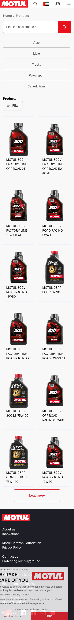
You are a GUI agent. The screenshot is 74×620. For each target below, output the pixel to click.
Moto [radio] (36, 53)
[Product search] (35, 4)
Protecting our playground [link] (21, 561)
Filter (16, 105)
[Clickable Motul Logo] (14, 4)
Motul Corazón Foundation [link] (21, 543)
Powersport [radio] (36, 75)
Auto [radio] (36, 42)
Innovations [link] (10, 534)
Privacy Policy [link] (12, 547)
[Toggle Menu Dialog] (68, 4)
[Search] (64, 27)
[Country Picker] (46, 4)
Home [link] (7, 15)
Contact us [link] (10, 556)
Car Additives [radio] (37, 86)
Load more (37, 495)
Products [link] (22, 15)
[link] (19, 155)
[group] (37, 64)
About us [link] (8, 529)
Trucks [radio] (36, 64)
